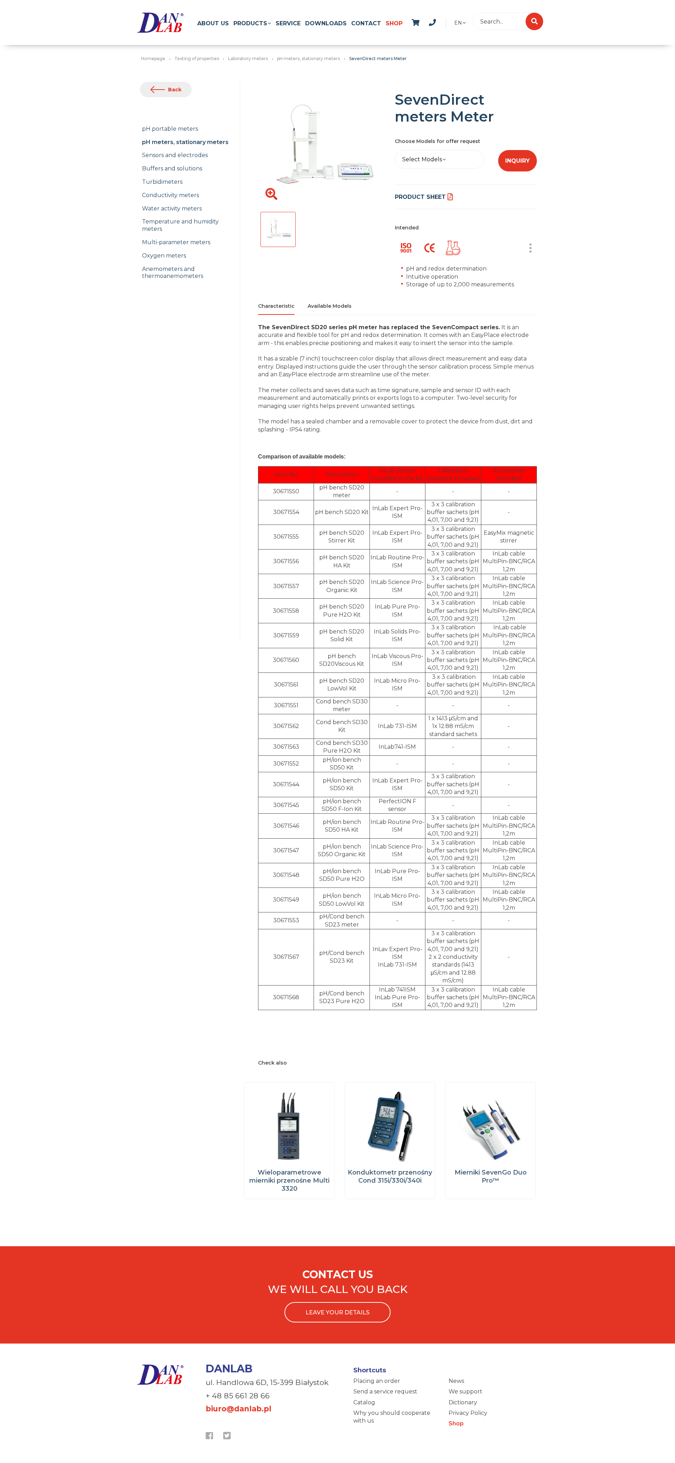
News (456, 1381)
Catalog (364, 1402)
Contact (366, 23)
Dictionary (463, 1402)
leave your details (337, 1312)
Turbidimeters (162, 181)
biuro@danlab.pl (238, 1408)
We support (465, 1391)
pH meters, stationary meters (185, 142)
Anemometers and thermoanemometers (172, 273)
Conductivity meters (170, 195)
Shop (394, 23)
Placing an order (376, 1381)
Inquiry (517, 160)
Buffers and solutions (172, 168)
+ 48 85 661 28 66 (238, 1395)
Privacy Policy (468, 1413)
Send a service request (385, 1391)
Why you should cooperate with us (391, 1417)
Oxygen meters (164, 255)
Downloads (326, 23)
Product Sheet (420, 197)
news (440, 21)
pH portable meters (170, 128)
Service (288, 23)
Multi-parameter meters (176, 242)
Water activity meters (172, 208)
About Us (213, 23)
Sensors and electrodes (175, 155)
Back (174, 89)
